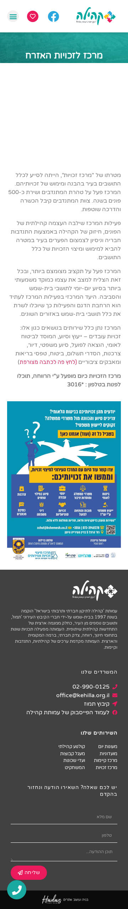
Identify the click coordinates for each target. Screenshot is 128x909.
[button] (13, 16)
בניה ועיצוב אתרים (75, 900)
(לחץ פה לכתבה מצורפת (49, 362)
